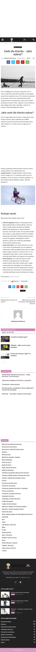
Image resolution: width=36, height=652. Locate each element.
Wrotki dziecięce (14, 276)
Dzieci (4, 522)
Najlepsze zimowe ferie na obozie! (19, 600)
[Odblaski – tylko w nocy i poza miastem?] (5, 347)
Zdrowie (4, 550)
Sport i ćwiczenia (17, 47)
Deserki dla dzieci (7, 512)
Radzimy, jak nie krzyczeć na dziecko (9, 301)
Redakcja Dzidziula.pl (10, 58)
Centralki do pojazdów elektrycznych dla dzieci (15, 473)
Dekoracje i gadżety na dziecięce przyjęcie (14, 506)
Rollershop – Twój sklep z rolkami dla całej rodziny (16, 394)
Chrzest (4, 480)
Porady (4, 530)
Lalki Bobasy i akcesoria (9, 525)
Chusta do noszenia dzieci (9, 483)
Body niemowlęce (7, 460)
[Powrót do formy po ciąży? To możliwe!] (5, 356)
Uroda (3, 540)
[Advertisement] (18, 19)
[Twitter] (20, 582)
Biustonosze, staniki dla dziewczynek (13, 449)
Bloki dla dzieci (6, 454)
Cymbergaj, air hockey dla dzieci (11, 499)
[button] (33, 39)
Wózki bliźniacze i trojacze (9, 543)
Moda (3, 527)
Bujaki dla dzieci (6, 465)
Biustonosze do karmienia (9, 447)
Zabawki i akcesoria (7, 545)
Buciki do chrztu (6, 462)
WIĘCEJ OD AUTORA (8, 332)
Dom (3, 519)
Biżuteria (4, 452)
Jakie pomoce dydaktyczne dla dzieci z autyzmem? (16, 380)
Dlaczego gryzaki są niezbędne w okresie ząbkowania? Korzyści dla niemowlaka (18, 389)
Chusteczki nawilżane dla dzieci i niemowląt (15, 488)
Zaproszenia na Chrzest (9, 548)
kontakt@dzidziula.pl (24, 577)
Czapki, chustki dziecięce (9, 504)
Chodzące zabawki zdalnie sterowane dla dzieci (16, 475)
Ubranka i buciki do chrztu (9, 538)
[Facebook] (15, 582)
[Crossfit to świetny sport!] (5, 339)
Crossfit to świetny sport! (18, 337)
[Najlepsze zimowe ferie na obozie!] (5, 603)
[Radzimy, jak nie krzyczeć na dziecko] (5, 595)
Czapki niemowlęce (7, 501)
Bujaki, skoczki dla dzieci (9, 467)
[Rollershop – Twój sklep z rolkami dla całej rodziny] (5, 611)
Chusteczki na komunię (8, 486)
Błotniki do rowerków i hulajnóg (11, 457)
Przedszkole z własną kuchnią (10, 384)
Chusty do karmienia (8, 491)
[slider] (6, 281)
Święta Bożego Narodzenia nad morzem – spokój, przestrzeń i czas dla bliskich (16, 375)
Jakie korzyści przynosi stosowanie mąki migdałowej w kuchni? (26, 301)
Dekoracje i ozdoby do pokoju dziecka (13, 509)
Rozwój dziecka (6, 532)
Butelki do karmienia (8, 470)
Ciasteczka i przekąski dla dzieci (11, 493)
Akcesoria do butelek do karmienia (12, 444)
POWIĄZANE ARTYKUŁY (9, 330)
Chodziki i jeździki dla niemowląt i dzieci (13, 478)
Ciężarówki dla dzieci (8, 496)
